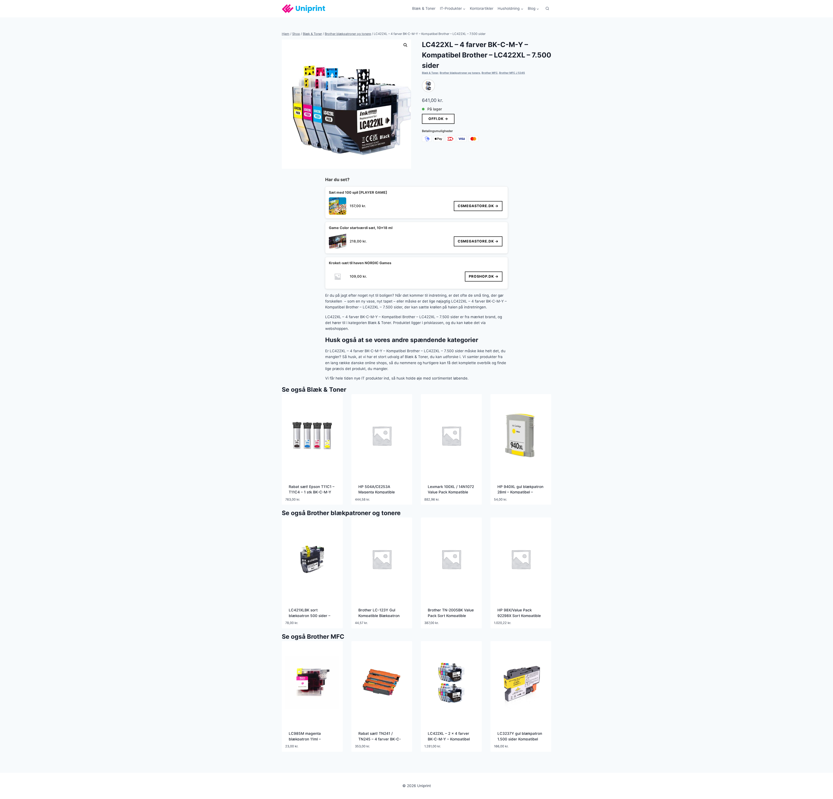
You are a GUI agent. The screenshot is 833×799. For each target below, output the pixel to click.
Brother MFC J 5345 (512, 72)
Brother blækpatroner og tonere (460, 72)
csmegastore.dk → (478, 206)
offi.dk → (438, 118)
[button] (405, 45)
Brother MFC (490, 72)
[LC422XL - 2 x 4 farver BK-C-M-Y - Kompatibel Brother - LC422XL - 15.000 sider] (428, 85)
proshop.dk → (483, 276)
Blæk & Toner (423, 8)
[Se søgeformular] (547, 9)
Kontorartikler (481, 8)
